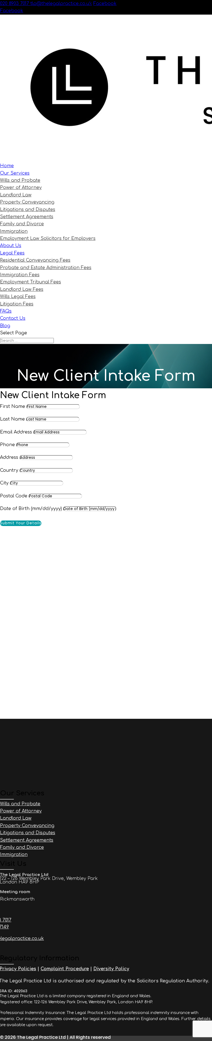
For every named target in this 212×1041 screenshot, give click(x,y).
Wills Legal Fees (18, 296)
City (4, 483)
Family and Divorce (22, 223)
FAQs (6, 311)
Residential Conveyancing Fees (35, 260)
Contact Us (12, 318)
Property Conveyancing (27, 202)
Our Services (15, 173)
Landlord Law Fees (21, 289)
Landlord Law (15, 195)
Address (9, 457)
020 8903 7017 (15, 3)
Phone (7, 444)
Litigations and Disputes (27, 209)
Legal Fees (12, 253)
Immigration (14, 231)
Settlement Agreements (26, 216)
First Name (12, 406)
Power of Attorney (21, 187)
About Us (10, 245)
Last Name (12, 419)
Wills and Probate (20, 180)
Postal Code (13, 496)
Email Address (16, 432)
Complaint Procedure (65, 968)
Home (7, 165)
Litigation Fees (16, 304)
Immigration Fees (19, 274)
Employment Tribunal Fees (30, 282)
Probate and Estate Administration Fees (45, 267)
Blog (5, 325)
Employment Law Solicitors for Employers (48, 238)
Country (9, 470)
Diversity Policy (111, 968)
